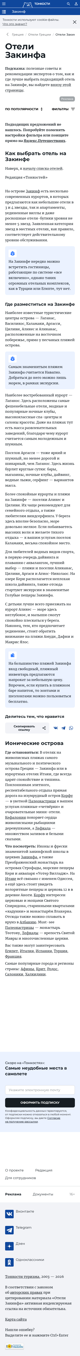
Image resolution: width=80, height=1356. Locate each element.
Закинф (33, 191)
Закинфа (29, 857)
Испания (44, 951)
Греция (18, 34)
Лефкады (30, 933)
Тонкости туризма (8, 34)
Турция (60, 951)
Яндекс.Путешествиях (44, 141)
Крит (40, 969)
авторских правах (26, 1292)
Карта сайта (16, 1319)
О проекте (14, 1170)
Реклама (67, 98)
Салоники (14, 974)
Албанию (28, 922)
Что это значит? (15, 24)
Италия (27, 951)
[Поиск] (68, 4)
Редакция (43, 1170)
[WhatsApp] (71, 728)
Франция (13, 956)
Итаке (10, 879)
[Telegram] (63, 728)
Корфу (67, 795)
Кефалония (15, 817)
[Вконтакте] (56, 728)
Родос (52, 969)
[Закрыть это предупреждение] (74, 22)
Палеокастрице (42, 801)
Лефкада (43, 828)
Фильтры (60, 109)
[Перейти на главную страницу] (36, 4)
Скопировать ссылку (24, 728)
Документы (43, 1194)
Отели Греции (39, 34)
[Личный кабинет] (76, 4)
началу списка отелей (43, 168)
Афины (27, 969)
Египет (11, 951)
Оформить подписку (40, 1103)
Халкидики (35, 974)
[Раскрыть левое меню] (4, 4)
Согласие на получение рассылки (32, 1119)
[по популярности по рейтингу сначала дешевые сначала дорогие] (23, 109)
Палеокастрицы (19, 927)
